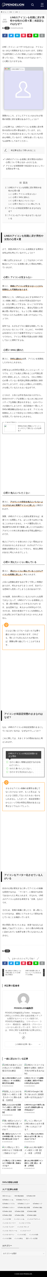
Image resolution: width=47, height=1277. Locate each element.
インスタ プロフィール (9, 1231)
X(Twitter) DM (31, 1196)
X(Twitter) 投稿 (19, 1211)
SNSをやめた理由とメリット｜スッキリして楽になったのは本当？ (29, 428)
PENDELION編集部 (23, 1008)
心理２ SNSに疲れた (21, 197)
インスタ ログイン (8, 1234)
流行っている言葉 (31, 1238)
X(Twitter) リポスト (8, 1207)
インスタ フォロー (8, 1227)
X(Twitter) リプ (37, 1204)
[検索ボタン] (32, 5)
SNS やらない (7, 1196)
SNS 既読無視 (19, 1196)
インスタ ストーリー (9, 1223)
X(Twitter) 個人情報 (24, 1207)
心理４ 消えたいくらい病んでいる (26, 204)
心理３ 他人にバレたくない (24, 201)
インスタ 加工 (21, 1234)
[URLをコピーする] (42, 35)
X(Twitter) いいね (7, 1200)
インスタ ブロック (23, 1227)
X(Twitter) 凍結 (37, 1207)
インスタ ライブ (25, 1231)
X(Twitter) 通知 (19, 1215)
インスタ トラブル (25, 1223)
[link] (23, 1037)
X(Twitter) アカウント (23, 1200)
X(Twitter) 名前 (7, 1211)
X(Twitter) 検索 (31, 1211)
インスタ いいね (19, 1219)
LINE (7, 28)
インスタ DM (6, 1219)
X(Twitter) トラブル (8, 1204)
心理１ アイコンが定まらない (25, 194)
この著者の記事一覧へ (23, 1044)
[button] (4, 35)
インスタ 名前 (33, 1234)
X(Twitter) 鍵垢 (31, 1215)
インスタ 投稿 (6, 1238)
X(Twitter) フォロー (24, 1204)
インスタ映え (18, 1238)
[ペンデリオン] (13, 5)
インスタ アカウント (33, 1219)
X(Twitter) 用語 (7, 1215)
